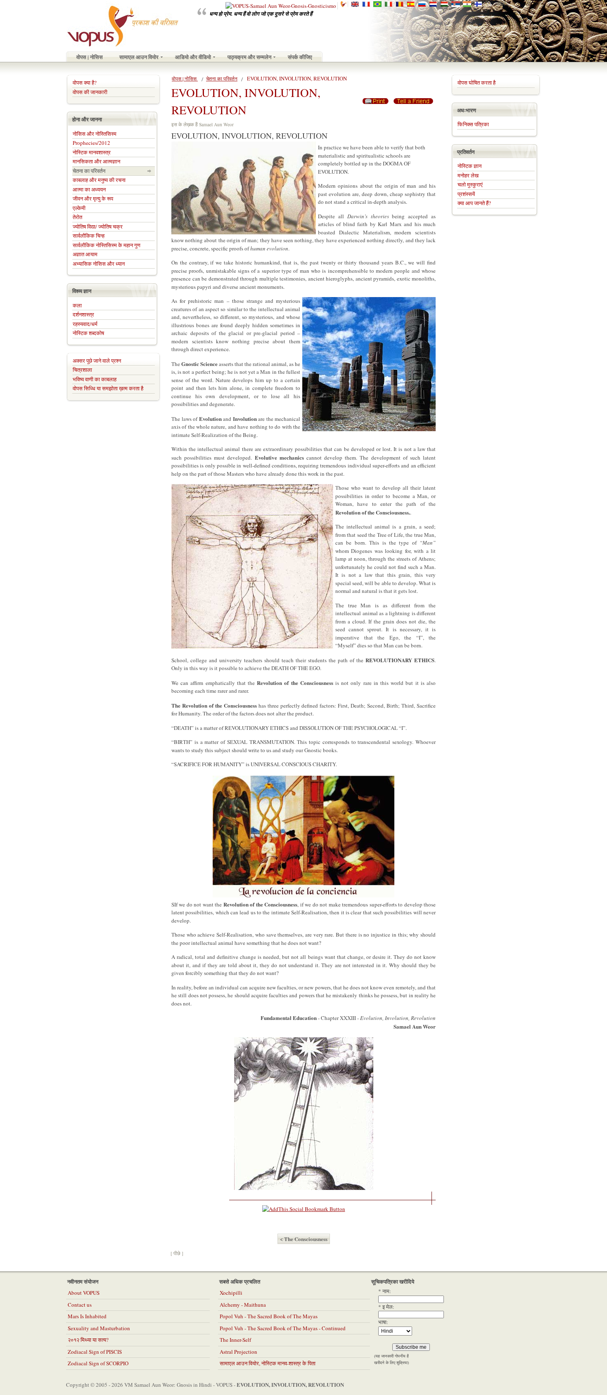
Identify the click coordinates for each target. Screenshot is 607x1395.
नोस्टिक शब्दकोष (88, 333)
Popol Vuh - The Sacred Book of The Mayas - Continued (283, 1328)
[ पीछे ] (177, 1253)
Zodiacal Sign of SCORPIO (98, 1363)
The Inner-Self (235, 1339)
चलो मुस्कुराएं (470, 184)
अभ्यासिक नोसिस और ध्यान (99, 263)
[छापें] (375, 99)
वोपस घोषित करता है (477, 82)
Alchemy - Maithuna (243, 1304)
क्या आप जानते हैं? (474, 203)
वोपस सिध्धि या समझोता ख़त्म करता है (108, 388)
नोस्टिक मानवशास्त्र (92, 152)
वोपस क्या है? (85, 82)
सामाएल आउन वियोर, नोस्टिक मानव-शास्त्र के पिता (267, 1363)
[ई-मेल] (413, 99)
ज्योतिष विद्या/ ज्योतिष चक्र (98, 226)
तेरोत (77, 217)
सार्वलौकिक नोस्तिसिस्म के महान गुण (106, 245)
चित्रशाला (82, 369)
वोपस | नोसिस (185, 79)
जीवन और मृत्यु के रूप (93, 198)
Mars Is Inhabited (87, 1316)
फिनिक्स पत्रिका (473, 124)
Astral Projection (238, 1351)
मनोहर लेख (468, 175)
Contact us (80, 1304)
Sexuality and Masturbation (99, 1328)
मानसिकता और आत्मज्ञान (96, 161)
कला (77, 305)
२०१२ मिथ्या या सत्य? (88, 1339)
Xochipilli (231, 1292)
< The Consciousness (303, 1239)
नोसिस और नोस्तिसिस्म (94, 133)
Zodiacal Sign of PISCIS (95, 1351)
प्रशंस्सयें (466, 194)
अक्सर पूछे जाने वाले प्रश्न (97, 360)
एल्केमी (79, 208)
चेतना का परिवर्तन (221, 79)
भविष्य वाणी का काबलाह (94, 379)
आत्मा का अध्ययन (89, 189)
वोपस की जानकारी (90, 92)
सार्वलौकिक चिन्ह (88, 235)
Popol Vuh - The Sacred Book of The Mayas (269, 1316)
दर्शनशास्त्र (83, 314)
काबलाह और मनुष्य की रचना (99, 180)
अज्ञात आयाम (85, 254)
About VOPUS (84, 1292)
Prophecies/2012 (91, 142)
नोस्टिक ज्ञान (469, 166)
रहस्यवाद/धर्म (85, 324)
